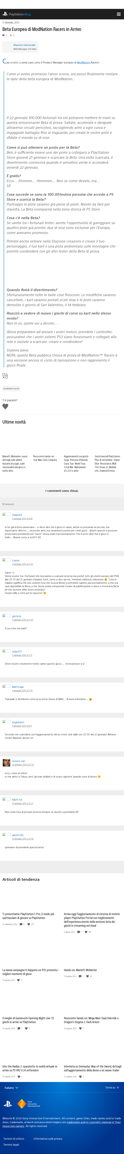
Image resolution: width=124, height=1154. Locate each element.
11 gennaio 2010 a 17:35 (22, 690)
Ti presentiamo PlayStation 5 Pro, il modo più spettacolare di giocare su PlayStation (28, 916)
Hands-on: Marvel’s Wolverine (80, 970)
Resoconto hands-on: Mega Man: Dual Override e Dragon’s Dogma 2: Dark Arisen (91, 1020)
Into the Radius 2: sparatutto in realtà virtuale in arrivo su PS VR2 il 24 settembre (29, 1068)
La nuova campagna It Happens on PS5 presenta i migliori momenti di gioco (30, 972)
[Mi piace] (29, 924)
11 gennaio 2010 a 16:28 (22, 518)
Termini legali (11, 1144)
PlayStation (20, 14)
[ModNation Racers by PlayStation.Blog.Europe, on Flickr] (31, 109)
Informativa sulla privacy (48, 1138)
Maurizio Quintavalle (24, 44)
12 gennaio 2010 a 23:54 (22, 838)
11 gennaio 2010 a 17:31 (22, 655)
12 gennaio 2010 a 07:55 (23, 764)
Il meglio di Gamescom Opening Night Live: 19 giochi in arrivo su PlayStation (28, 1020)
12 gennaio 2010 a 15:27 (22, 803)
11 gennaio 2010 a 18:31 (22, 725)
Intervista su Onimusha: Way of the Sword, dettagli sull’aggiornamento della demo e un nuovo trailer (92, 1068)
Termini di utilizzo (13, 1138)
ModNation (84, 62)
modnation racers (11, 388)
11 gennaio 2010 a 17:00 (22, 564)
